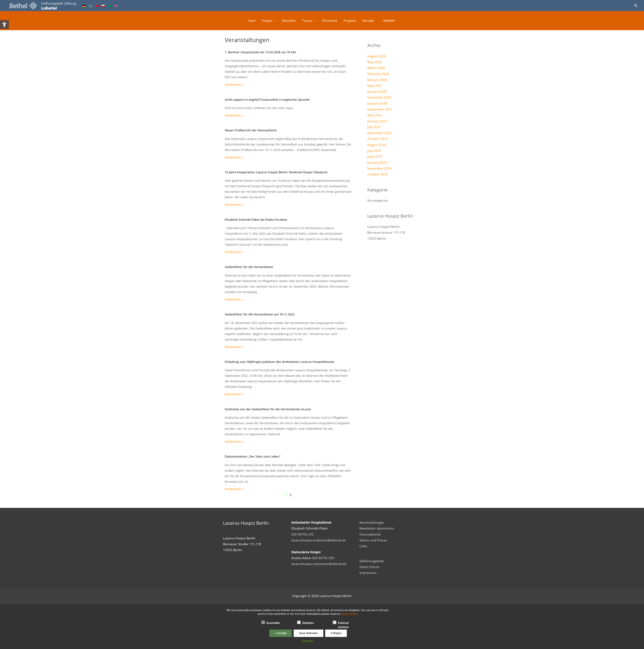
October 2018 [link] (377, 174)
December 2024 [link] (379, 97)
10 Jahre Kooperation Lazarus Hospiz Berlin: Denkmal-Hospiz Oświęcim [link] (276, 172)
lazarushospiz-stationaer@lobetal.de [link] (318, 564)
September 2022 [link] (379, 109)
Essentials (273, 623)
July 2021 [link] (374, 127)
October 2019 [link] (377, 139)
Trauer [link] (307, 20)
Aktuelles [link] (289, 20)
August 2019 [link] (376, 145)
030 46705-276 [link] (302, 534)
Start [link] (252, 20)
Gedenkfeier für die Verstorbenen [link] (249, 267)
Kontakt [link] (368, 20)
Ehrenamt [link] (329, 20)
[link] (4, 24)
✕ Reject (336, 633)
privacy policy (349, 613)
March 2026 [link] (376, 68)
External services (343, 623)
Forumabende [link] (370, 534)
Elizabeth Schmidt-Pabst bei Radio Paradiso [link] (256, 220)
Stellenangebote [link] (371, 561)
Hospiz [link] (267, 20)
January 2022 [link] (377, 121)
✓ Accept (280, 633)
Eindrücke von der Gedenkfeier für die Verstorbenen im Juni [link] (268, 409)
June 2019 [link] (374, 156)
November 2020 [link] (379, 133)
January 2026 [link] (377, 80)
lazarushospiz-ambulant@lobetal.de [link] (318, 540)
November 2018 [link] (379, 168)
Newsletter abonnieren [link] (376, 528)
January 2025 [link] (377, 91)
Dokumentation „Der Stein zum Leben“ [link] (252, 456)
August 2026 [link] (376, 56)
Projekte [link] (350, 20)
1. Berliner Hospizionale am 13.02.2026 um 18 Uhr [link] (260, 52)
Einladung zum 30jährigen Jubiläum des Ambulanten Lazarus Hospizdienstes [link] (279, 362)
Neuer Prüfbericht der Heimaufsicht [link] (251, 130)
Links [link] (363, 546)
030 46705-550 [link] (323, 558)
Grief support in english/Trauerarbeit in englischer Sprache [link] (267, 100)
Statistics (308, 623)
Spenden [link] (389, 20)
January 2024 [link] (377, 103)
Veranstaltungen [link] (371, 522)
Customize (307, 640)
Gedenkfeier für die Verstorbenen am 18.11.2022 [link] (259, 314)
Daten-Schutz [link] (369, 567)
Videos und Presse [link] (373, 540)
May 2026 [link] (374, 62)
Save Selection (308, 633)
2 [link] (290, 495)
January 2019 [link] (377, 162)
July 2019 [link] (374, 151)
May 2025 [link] (374, 85)
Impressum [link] (368, 573)
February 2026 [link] (378, 74)
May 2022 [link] (374, 115)
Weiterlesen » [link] (234, 84)
